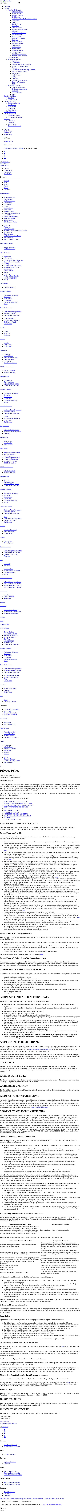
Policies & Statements (14, 126)
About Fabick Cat (9, 732)
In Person (7, 333)
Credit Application (9, 572)
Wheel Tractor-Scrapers (19, 54)
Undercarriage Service (11, 459)
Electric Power (16, 24)
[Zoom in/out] (5, 1508)
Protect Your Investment (6, 307)
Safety (14, 94)
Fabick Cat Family (4, 728)
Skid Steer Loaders (17, 43)
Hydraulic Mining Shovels (20, 29)
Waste (13, 84)
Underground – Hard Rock (12, 236)
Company (7, 119)
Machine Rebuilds (9, 454)
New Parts (7, 354)
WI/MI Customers (9, 249)
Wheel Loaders (16, 52)
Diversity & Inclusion (10, 713)
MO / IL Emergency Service (12, 582)
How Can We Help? (10, 530)
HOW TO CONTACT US (12, 819)
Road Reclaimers (17, 41)
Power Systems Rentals (15, 117)
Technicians (7, 750)
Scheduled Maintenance (11, 677)
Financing (7, 556)
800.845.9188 (4, 1422)
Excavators (15, 26)
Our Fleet (2, 537)
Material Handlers (17, 34)
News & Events (3, 718)
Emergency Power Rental (12, 1484)
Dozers (14, 22)
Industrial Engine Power (19, 71)
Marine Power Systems (19, 33)
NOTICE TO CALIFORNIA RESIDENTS (17, 816)
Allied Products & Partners (6, 243)
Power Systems (8, 543)
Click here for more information (51, 1505)
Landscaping (16, 73)
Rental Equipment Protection (13, 551)
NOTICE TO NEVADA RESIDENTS (16, 814)
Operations (15, 91)
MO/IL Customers (9, 247)
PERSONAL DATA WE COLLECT (15, 802)
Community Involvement (11, 709)
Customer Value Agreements (12, 311)
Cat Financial (8, 324)
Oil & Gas (15, 78)
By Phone (7, 335)
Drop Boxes (7, 344)
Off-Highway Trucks (18, 38)
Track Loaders (16, 47)
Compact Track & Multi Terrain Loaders (24, 19)
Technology (7, 297)
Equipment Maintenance (19, 89)
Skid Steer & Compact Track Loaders (15, 230)
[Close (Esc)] (1, 1508)
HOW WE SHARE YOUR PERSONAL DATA (19, 805)
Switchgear (7, 598)
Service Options (3, 448)
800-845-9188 (8, 141)
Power (6, 188)
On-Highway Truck (10, 322)
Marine (1, 620)
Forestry (14, 68)
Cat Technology (17, 92)
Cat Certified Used (9, 287)
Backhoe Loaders (17, 15)
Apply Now (7, 745)
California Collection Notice (46, 1498)
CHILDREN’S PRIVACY (12, 812)
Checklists (7, 564)
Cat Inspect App (9, 482)
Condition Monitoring (18, 87)
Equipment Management (11, 384)
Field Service (12, 105)
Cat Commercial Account (12, 315)
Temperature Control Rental (12, 611)
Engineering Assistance (11, 635)
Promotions (7, 133)
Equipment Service (10, 101)
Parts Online (8, 134)
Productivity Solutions (14, 85)
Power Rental (3, 606)
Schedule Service (4, 437)
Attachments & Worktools (12, 320)
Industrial (14, 31)
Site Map (3, 1498)
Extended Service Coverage (12, 670)
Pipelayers (15, 40)
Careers (6, 129)
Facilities (6, 343)
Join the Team (12, 124)
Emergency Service (14, 103)
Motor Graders (16, 36)
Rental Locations (9, 531)
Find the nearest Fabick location (14, 148)
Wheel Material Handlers (19, 55)
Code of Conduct (9, 734)
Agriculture (15, 61)
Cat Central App (9, 382)
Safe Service (8, 711)
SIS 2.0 (6, 480)
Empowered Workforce (11, 737)
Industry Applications (14, 59)
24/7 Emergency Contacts (6, 578)
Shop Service (12, 106)
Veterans (6, 754)
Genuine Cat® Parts (10, 96)
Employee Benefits (10, 748)
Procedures (7, 565)
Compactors (15, 20)
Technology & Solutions (5, 291)
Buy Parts (11, 98)
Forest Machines (17, 27)
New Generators (9, 595)
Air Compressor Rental (11, 613)
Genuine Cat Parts (9, 1454)
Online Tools (8, 131)
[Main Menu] (9, 162)
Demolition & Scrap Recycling (21, 64)
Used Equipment (13, 57)
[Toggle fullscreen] (3, 1508)
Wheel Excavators (17, 50)
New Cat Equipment (14, 10)
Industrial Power (9, 215)
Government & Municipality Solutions (23, 70)
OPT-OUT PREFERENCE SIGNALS (16, 807)
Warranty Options (9, 313)
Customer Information (5, 546)
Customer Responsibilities (12, 552)
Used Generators (9, 596)
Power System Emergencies (12, 431)
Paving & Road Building (19, 80)
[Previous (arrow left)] (1, 1510)
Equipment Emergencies (11, 430)
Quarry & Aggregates (18, 82)
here (5, 850)
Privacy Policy (18, 1498)
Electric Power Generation (20, 66)
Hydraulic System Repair (11, 458)
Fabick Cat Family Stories (12, 761)
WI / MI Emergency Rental (12, 587)
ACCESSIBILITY (10, 817)
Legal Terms (10, 1498)
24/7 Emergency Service (11, 675)
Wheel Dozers (16, 48)
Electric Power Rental (10, 610)
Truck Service (12, 110)
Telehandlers (16, 45)
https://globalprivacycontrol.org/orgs (40, 1049)
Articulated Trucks (17, 12)
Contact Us (11, 120)
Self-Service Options (10, 363)
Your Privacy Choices (30, 1498)
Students (6, 752)
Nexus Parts (7, 361)
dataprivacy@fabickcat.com (39, 1107)
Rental (6, 186)
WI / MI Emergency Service (12, 585)
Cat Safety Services (10, 701)
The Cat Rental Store (10, 1471)
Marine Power (16, 75)
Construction (16, 62)
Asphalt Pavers (16, 13)
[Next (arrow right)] (3, 1510)
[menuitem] (42, 181)
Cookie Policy (59, 1498)
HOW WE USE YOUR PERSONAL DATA (18, 803)
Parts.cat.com (8, 380)
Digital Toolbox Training (11, 385)
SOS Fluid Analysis (10, 463)
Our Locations (8, 569)
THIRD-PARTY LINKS (11, 810)
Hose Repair (12, 108)
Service (6, 184)
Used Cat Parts (12, 99)
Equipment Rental (9, 520)
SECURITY (8, 809)
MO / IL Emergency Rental (12, 583)
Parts (5, 182)
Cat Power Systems (10, 113)
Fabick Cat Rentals (10, 112)
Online (6, 331)
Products (6, 8)
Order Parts (3, 327)
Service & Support (4, 628)
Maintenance (8, 298)
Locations (7, 6)
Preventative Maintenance (12, 452)
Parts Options (3, 350)
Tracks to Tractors (9, 724)
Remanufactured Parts (10, 357)
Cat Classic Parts (9, 359)
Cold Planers (16, 17)
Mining (14, 77)
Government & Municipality (12, 265)
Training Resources (4, 376)
